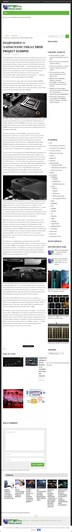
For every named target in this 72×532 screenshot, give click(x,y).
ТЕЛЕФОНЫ (53, 175)
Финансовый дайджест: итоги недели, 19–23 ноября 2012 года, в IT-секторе (61, 261)
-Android (55, 179)
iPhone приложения (58, 196)
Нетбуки (52, 155)
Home (7, 35)
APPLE (53, 186)
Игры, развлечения (56, 170)
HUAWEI (53, 208)
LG (52, 213)
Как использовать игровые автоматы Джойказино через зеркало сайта (58, 74)
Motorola (53, 216)
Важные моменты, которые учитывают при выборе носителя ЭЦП (59, 57)
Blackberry (54, 203)
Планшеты (52, 160)
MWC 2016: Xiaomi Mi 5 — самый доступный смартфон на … (61, 252)
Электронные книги (55, 236)
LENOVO (53, 211)
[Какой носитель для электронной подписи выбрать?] (20, 484)
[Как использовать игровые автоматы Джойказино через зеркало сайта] (41, 484)
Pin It (4, 349)
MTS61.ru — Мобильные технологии (36, 520)
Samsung (53, 221)
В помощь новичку (55, 150)
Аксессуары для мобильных (57, 145)
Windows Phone (55, 226)
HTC (52, 206)
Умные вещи (53, 231)
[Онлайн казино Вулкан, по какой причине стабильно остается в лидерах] (30, 484)
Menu (6, 13)
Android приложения (59, 184)
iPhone (55, 188)
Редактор (41, 378)
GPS (51, 143)
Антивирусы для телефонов (57, 148)
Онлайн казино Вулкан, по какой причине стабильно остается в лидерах (59, 67)
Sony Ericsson (55, 223)
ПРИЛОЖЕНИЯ (54, 163)
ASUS (52, 201)
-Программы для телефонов (59, 167)
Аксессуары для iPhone (59, 198)
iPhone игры (56, 193)
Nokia (52, 218)
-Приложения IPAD (56, 165)
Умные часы (53, 234)
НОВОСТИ (14, 35)
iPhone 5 (55, 191)
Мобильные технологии (56, 153)
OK (39, 530)
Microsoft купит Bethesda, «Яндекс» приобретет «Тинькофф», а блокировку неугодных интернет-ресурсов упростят (58, 82)
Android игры (56, 181)
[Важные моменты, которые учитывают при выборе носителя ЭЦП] (9, 484)
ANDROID (54, 177)
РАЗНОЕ (52, 172)
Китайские (54, 228)
